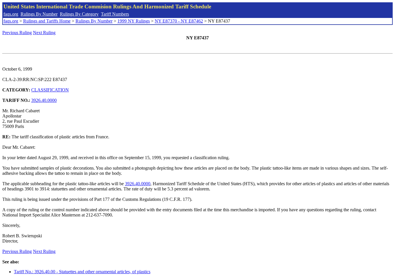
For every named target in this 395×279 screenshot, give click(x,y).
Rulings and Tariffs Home (47, 21)
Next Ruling (44, 32)
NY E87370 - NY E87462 (179, 21)
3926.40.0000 (44, 100)
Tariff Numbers (115, 14)
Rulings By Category (79, 14)
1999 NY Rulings (133, 21)
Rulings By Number (39, 14)
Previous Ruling (17, 32)
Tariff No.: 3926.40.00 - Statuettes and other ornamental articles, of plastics (82, 271)
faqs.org (10, 14)
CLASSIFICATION (50, 89)
